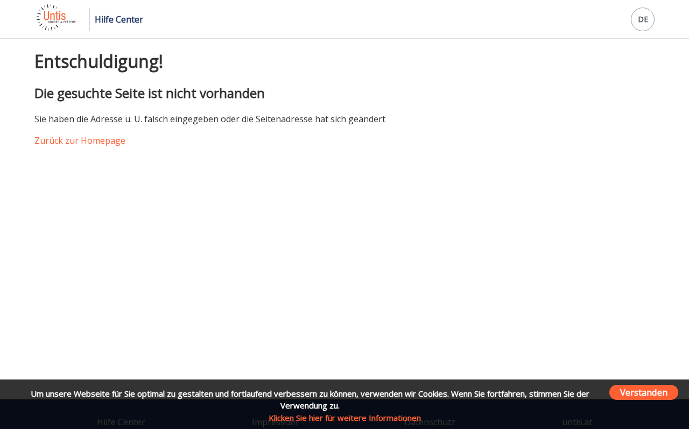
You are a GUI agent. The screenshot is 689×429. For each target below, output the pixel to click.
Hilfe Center (119, 19)
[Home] (55, 27)
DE (643, 19)
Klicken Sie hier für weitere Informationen (345, 417)
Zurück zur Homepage (79, 140)
